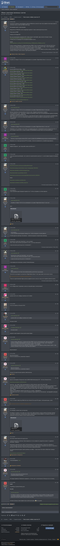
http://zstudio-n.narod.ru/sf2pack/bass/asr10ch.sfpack (21, 82)
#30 (57, 482)
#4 (57, 105)
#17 (57, 294)
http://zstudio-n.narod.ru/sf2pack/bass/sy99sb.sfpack (21, 80)
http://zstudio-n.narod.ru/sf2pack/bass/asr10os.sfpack (21, 87)
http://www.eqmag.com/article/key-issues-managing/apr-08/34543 (24, 168)
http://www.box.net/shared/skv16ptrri (17, 453)
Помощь (49, 539)
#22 (57, 353)
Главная (53, 539)
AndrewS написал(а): (15, 365)
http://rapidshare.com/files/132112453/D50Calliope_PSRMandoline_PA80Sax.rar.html (27, 43)
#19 (57, 313)
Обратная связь (22, 539)
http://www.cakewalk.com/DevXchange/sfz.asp (19, 170)
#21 (57, 337)
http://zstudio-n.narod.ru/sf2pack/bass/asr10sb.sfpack (21, 72)
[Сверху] (56, 539)
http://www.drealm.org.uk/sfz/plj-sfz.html (18, 172)
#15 (57, 266)
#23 (57, 363)
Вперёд (11, 19)
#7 (57, 144)
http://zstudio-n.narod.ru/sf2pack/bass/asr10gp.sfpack (21, 85)
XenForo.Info (10, 543)
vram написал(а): (14, 229)
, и (16, 101)
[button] (24, 7)
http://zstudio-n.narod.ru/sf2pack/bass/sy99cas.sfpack (21, 89)
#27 (57, 436)
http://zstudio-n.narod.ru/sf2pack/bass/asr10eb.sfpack (21, 70)
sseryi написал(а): (14, 107)
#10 (57, 188)
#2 (57, 57)
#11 (57, 198)
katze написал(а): (14, 315)
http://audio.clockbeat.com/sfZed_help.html (19, 182)
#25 (57, 398)
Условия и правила (30, 539)
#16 (57, 284)
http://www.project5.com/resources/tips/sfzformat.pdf (21, 165)
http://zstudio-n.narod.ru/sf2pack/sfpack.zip (19, 99)
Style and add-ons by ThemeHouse (8, 542)
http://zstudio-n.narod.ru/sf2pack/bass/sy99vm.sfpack (21, 92)
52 (8, 504)
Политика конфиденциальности (41, 539)
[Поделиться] (56, 22)
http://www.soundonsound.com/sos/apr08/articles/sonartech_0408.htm (25, 175)
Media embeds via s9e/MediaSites (8, 544)
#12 (57, 227)
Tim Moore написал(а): (15, 327)
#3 (57, 67)
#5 (57, 122)
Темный (4, 539)
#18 (57, 303)
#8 (57, 154)
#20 (57, 325)
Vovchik (3, 14)
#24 (57, 378)
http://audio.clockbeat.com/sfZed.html (18, 180)
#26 (57, 408)
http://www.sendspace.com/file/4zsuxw (18, 382)
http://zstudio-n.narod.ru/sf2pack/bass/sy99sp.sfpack (21, 94)
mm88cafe (17, 531)
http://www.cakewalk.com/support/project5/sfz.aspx (21, 38)
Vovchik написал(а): (15, 339)
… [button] (6, 504)
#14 (57, 250)
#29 (57, 469)
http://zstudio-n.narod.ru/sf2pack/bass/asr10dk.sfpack (21, 97)
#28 (57, 458)
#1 (57, 21)
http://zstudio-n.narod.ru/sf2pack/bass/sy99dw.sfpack (21, 75)
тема (19, 460)
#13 (57, 239)
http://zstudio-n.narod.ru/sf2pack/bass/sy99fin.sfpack (21, 77)
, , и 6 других (18, 54)
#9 (57, 163)
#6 (57, 134)
